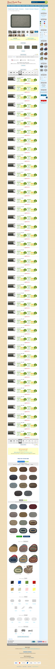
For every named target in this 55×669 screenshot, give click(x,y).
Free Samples (13, 5)
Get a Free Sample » (31, 38)
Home (9, 5)
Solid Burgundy (33, 510)
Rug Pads (27, 5)
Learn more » (43, 16)
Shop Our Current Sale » (43, 644)
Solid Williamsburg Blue (13, 510)
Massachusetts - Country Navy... (33, 534)
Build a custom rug (17, 452)
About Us (38, 644)
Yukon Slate (33, 518)
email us (30, 452)
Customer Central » (43, 87)
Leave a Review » (31, 657)
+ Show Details (23, 65)
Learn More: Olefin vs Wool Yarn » (23, 636)
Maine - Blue (23, 534)
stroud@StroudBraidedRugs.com (35, 648)
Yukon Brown (23, 518)
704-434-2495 (14, 39)
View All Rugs (44, 5)
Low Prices (32, 5)
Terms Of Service (19, 666)
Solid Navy (23, 510)
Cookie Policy (29, 666)
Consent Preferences (35, 666)
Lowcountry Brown (13, 526)
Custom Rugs (19, 5)
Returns (23, 5)
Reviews (39, 5)
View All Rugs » (26, 536)
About (36, 5)
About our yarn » (44, 80)
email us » (18, 39)
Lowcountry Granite (13, 518)
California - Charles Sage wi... (13, 534)
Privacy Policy (24, 666)
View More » (19, 536)
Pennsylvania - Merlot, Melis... (33, 526)
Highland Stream (23, 526)
